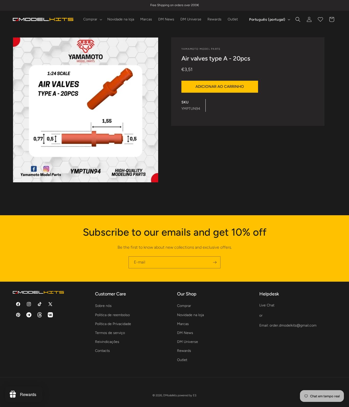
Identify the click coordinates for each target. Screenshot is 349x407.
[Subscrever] (214, 262)
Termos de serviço (110, 333)
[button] (92, 19)
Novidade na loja (190, 315)
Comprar (184, 306)
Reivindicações (107, 342)
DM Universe (187, 342)
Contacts (102, 351)
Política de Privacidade (113, 324)
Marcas (183, 324)
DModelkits (170, 395)
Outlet (182, 360)
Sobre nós (103, 306)
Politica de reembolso (112, 315)
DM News (185, 333)
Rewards (184, 351)
